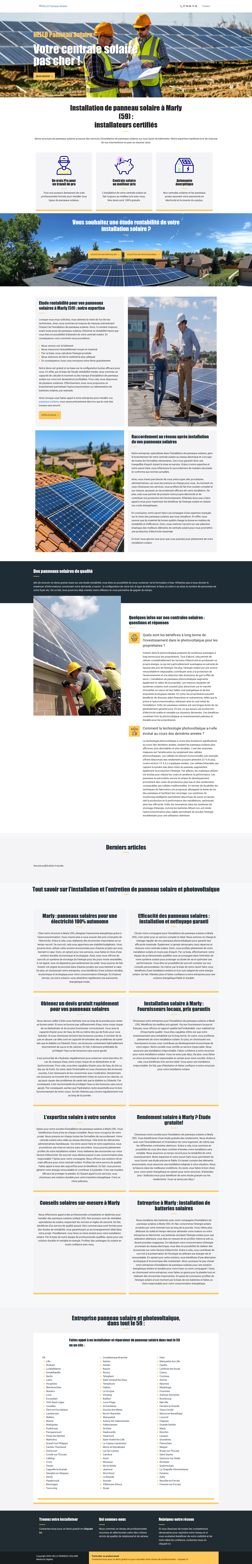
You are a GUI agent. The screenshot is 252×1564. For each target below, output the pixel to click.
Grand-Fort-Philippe (57, 1443)
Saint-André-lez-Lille (114, 1439)
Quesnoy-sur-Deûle (170, 1458)
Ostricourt (51, 1450)
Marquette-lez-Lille (170, 1361)
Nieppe (163, 1447)
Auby (162, 1476)
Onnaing (107, 1394)
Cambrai (107, 1454)
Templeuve (109, 1383)
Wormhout (108, 1473)
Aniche (163, 1379)
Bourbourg (165, 1398)
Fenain (49, 1465)
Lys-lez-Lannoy (111, 1450)
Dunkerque (52, 1428)
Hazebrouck (52, 1480)
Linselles (51, 1406)
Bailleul (107, 1398)
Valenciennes (110, 1424)
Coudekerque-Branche (115, 1357)
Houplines (51, 1383)
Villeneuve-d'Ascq (112, 1484)
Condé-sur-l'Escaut (56, 1454)
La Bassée (108, 1476)
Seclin (49, 1376)
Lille (48, 1361)
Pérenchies (166, 1443)
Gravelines (165, 1439)
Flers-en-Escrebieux (57, 1409)
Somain (107, 1480)
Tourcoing (51, 1488)
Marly (163, 1428)
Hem (162, 1357)
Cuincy (163, 1372)
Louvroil (164, 1417)
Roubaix (50, 1364)
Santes (106, 1361)
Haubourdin (109, 1432)
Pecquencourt (54, 1432)
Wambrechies (53, 1387)
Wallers (50, 1417)
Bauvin (106, 1368)
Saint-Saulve (166, 1454)
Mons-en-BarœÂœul (114, 1447)
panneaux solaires (49, 401)
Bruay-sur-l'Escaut (169, 1450)
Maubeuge (165, 1387)
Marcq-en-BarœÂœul (171, 1413)
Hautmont (108, 1435)
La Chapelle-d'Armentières (174, 1469)
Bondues (164, 1461)
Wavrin (50, 1421)
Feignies (164, 1421)
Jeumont (108, 1469)
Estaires (164, 1473)
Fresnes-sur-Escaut (170, 1484)
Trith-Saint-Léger (55, 1402)
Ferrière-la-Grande (169, 1406)
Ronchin (164, 1432)
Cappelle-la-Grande (56, 1469)
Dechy (49, 1476)
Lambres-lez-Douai (170, 1368)
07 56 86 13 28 (190, 6)
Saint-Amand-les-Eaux (115, 1379)
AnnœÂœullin (53, 1372)
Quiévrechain (167, 1465)
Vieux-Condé (166, 1409)
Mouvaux (108, 1461)
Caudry (163, 1364)
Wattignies (52, 1424)
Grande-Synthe (168, 1424)
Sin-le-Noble (109, 1465)
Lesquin (164, 1435)
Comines (164, 1376)
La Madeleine (53, 1368)
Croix (49, 1461)
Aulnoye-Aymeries (169, 1394)
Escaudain (51, 1398)
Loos (49, 1394)
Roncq (106, 1372)
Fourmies (165, 1391)
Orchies (107, 1428)
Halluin (106, 1387)
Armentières (109, 1406)
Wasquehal (109, 1417)
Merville (164, 1402)
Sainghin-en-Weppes (57, 1473)
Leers (49, 1379)
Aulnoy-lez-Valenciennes (116, 1421)
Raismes (164, 1383)
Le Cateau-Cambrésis (114, 1443)
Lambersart (52, 1413)
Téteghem (108, 1376)
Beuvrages (52, 1484)
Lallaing (50, 1458)
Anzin (106, 1458)
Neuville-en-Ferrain (170, 1480)
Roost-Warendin (111, 1413)
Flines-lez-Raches (55, 1435)
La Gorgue (108, 1391)
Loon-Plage (109, 1402)
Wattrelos (51, 1439)
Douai (106, 1488)
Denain (106, 1364)
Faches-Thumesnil (56, 1447)
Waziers (50, 1391)
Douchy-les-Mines (112, 1409)
